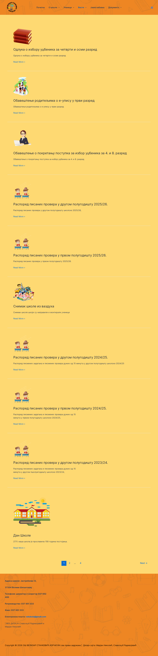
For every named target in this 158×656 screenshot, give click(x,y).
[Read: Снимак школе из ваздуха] (24, 291)
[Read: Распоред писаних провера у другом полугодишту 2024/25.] (22, 343)
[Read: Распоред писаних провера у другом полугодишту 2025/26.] (22, 189)
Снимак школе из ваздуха (33, 306)
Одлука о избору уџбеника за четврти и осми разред (55, 49)
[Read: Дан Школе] (31, 512)
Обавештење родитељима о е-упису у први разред (54, 100)
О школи (53, 7)
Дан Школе (22, 535)
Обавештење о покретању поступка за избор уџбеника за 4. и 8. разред (70, 153)
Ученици (68, 7)
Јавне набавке (97, 7)
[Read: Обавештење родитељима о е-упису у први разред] (21, 86)
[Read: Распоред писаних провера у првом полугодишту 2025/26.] (22, 241)
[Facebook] (152, 8)
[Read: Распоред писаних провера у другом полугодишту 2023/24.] (22, 448)
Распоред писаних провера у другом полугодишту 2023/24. (60, 462)
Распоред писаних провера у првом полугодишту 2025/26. (59, 255)
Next (143, 563)
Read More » (19, 61)
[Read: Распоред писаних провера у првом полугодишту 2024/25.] (22, 394)
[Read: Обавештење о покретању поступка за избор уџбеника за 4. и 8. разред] (22, 138)
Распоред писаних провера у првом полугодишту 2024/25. (60, 408)
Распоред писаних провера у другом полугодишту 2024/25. (60, 357)
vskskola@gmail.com (36, 616)
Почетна (40, 7)
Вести (81, 7)
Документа (113, 7)
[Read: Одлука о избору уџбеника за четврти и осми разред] (22, 36)
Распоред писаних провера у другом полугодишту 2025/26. (60, 204)
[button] (58, 7)
